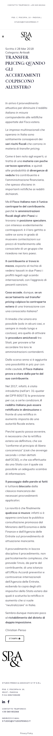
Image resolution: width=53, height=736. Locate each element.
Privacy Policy (26, 733)
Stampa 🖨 (14, 638)
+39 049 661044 (38, 5)
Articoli (25, 52)
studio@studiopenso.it (16, 721)
